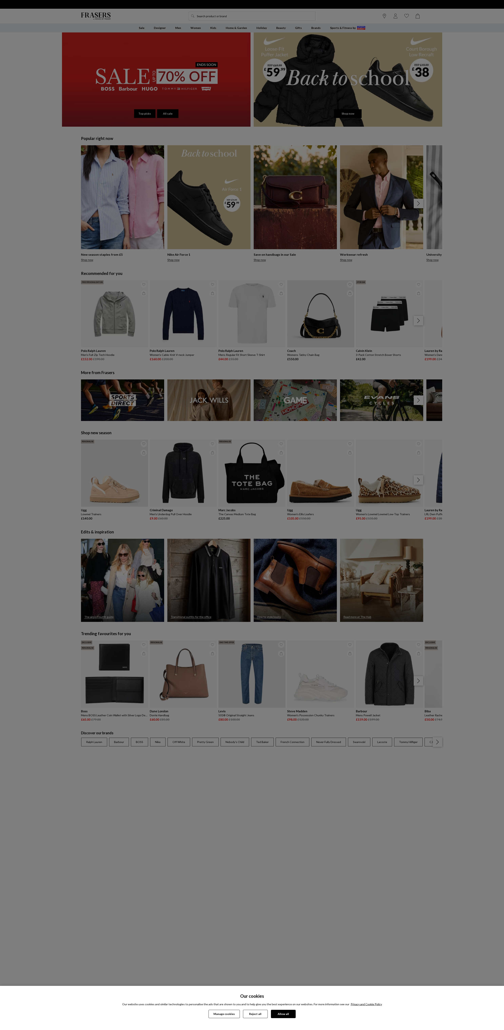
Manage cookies (224, 1014)
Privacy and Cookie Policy (366, 1004)
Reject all (255, 1014)
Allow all (283, 1014)
